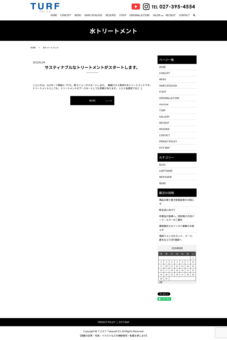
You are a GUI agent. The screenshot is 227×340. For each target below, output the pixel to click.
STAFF (122, 15)
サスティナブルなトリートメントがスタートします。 (92, 67)
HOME (54, 15)
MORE (92, 100)
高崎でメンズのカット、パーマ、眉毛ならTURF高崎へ (176, 237)
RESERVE (111, 15)
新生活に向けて (167, 209)
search (194, 15)
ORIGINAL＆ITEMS (139, 15)
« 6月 (160, 282)
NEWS (162, 183)
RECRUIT (171, 15)
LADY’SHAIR (165, 170)
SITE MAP (164, 147)
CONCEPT (65, 15)
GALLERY (164, 116)
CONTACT (184, 15)
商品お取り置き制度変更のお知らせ (176, 201)
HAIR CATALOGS (93, 15)
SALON (156, 15)
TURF (162, 110)
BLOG (162, 164)
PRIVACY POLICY (168, 141)
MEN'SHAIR (165, 177)
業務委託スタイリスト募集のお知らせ (176, 227)
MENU (78, 15)
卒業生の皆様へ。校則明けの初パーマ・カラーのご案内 (176, 217)
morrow (163, 104)
